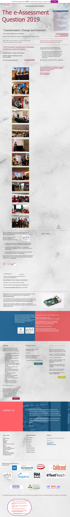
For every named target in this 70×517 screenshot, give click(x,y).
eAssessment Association (9, 233)
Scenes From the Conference (60, 18)
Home (55, 11)
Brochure (56, 20)
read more (60, 60)
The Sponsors (29, 445)
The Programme (29, 437)
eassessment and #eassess (62, 33)
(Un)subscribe (57, 26)
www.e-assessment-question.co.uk (61, 36)
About (55, 13)
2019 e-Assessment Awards (60, 27)
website (47, 74)
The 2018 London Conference (60, 22)
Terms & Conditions (58, 21)
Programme (56, 14)
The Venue (28, 443)
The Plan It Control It (18, 513)
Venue (55, 19)
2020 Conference (57, 12)
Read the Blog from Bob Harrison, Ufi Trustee (50, 42)
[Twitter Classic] (66, 6)
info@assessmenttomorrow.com (62, 34)
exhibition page (56, 372)
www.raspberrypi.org (8, 296)
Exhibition (56, 16)
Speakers (56, 15)
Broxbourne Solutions (51, 444)
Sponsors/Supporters (58, 23)
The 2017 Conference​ (30, 449)
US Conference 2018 (58, 29)
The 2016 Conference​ (30, 447)
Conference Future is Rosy (59, 28)
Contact (55, 25)
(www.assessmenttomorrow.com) (46, 409)
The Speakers (29, 439)
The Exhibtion (29, 441)
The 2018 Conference (30, 452)
